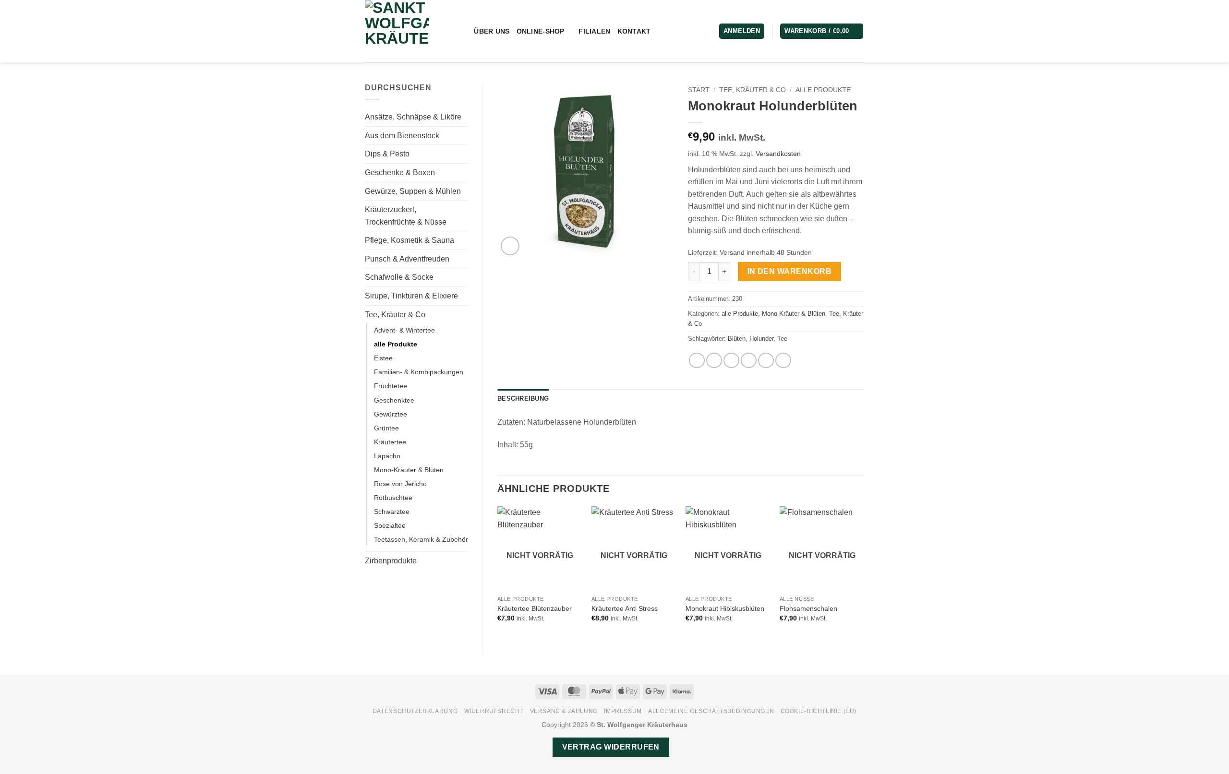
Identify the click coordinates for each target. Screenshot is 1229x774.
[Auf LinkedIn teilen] (766, 361)
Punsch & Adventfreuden (407, 259)
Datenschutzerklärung (415, 711)
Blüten (737, 338)
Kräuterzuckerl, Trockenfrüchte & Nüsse (405, 215)
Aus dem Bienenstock (402, 135)
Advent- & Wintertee (404, 330)
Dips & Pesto (387, 154)
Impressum (623, 711)
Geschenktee (394, 400)
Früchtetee (390, 386)
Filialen (594, 31)
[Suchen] (463, 31)
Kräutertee (390, 442)
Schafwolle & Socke (399, 277)
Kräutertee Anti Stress (624, 608)
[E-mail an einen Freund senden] (731, 361)
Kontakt (634, 31)
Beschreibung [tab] (523, 398)
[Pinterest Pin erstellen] (749, 361)
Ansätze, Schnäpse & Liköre (413, 117)
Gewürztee (390, 414)
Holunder (761, 338)
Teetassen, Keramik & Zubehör (421, 539)
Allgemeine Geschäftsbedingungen (711, 711)
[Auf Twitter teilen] (714, 361)
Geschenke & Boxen (400, 172)
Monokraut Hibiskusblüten (725, 608)
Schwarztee (392, 511)
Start (699, 90)
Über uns (491, 31)
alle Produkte (395, 344)
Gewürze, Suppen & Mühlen (413, 191)
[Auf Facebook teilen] (697, 361)
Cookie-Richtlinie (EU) (818, 711)
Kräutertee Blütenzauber (534, 608)
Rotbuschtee (393, 497)
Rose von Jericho (400, 484)
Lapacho (387, 456)
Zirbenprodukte (391, 561)
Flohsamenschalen (808, 608)
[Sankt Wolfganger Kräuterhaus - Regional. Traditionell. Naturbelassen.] (405, 31)
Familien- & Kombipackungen (418, 372)
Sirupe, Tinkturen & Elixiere (411, 296)
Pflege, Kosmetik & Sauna (409, 240)
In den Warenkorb (789, 271)
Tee (782, 338)
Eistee (383, 358)
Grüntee (386, 428)
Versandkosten (778, 153)
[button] (821, 31)
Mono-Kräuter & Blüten (409, 470)
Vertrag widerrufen (611, 747)
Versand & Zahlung (564, 711)
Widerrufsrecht (494, 711)
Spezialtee (390, 525)
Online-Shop (541, 31)
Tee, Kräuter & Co (395, 314)
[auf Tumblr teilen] (783, 361)
